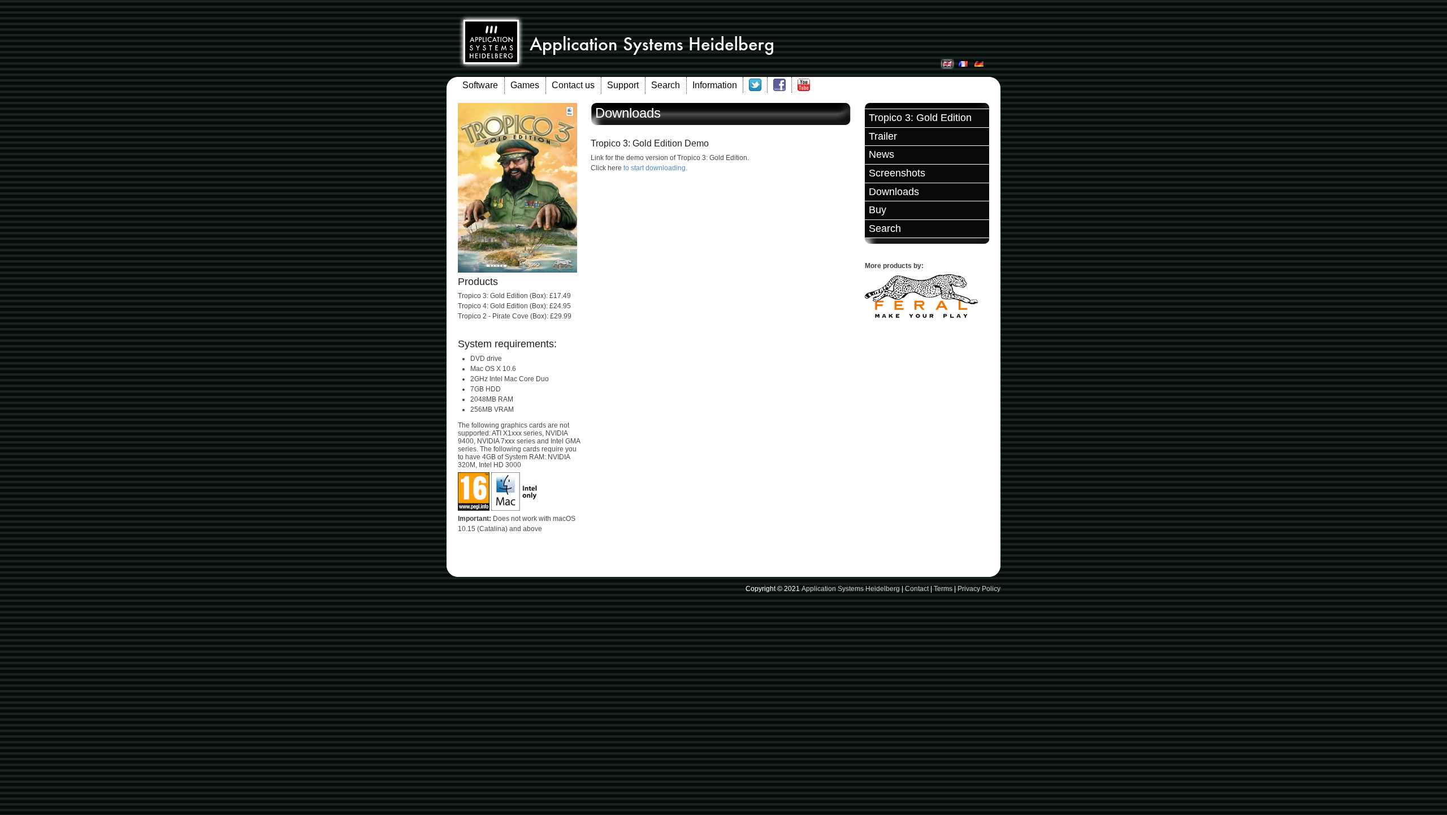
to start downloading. (655, 168)
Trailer (883, 136)
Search (665, 85)
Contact (917, 589)
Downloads (894, 191)
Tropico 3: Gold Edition (920, 117)
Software (480, 85)
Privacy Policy (979, 589)
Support (623, 85)
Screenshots (897, 173)
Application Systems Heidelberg (851, 589)
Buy (877, 209)
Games (524, 85)
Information (714, 85)
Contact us (573, 85)
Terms (943, 589)
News (881, 154)
